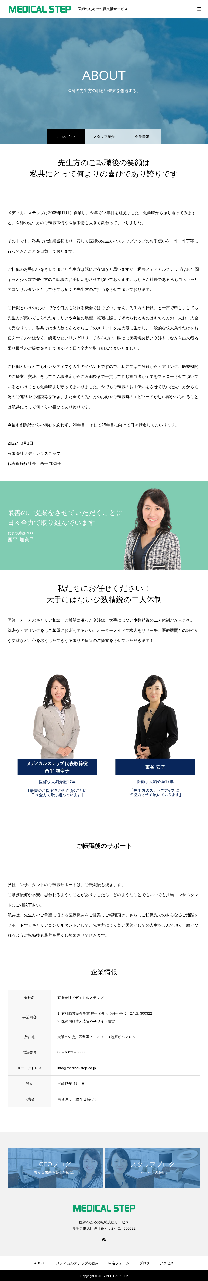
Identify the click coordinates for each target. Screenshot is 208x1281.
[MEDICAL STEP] (40, 9)
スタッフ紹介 (104, 136)
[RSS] (104, 1239)
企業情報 (142, 136)
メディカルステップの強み (77, 1263)
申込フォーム (119, 1263)
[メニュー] (199, 9)
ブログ (144, 1263)
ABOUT (40, 1263)
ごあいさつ (66, 136)
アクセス (167, 1263)
